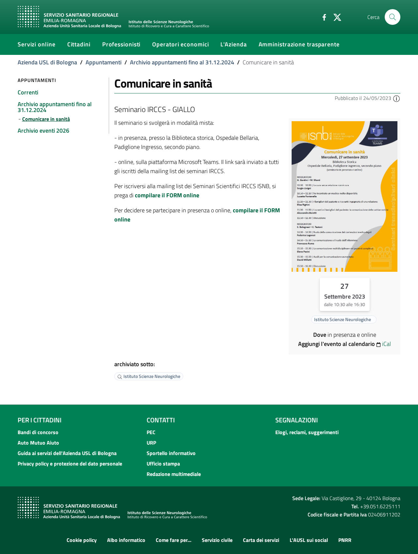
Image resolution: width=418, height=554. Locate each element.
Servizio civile (217, 540)
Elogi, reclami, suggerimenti (307, 432)
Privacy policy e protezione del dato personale (70, 463)
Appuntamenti (103, 62)
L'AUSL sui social (309, 540)
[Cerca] (392, 17)
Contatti (161, 420)
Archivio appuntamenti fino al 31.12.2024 (182, 62)
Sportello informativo (171, 453)
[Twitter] (334, 17)
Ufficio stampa (163, 463)
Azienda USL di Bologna (47, 62)
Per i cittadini (39, 420)
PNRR (344, 540)
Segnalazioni (296, 420)
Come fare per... (173, 540)
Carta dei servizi (261, 540)
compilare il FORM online (167, 195)
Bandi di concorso (38, 432)
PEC (151, 432)
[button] (396, 98)
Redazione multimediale (174, 474)
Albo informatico (126, 540)
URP (151, 443)
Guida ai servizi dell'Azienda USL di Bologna (67, 453)
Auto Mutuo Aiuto (38, 443)
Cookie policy (82, 540)
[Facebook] (321, 17)
